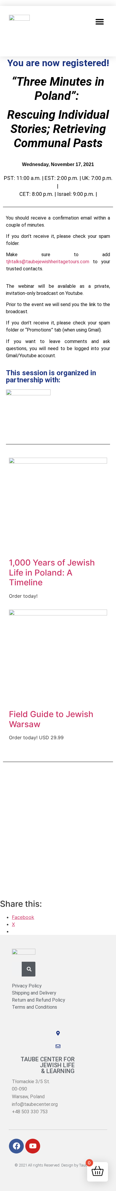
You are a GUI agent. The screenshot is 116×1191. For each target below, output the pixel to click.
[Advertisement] (58, 830)
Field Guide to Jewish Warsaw (51, 719)
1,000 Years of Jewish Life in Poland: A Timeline (52, 572)
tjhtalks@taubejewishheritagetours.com (47, 261)
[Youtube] (32, 1146)
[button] (99, 21)
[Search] (29, 969)
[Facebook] (16, 1146)
